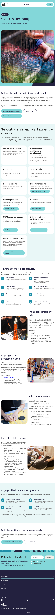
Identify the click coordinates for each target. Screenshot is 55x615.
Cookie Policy (15, 608)
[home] (5, 4)
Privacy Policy (22, 565)
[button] (26, 4)
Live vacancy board (9, 377)
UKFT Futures (5, 362)
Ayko (29, 612)
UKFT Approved (33, 319)
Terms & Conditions (5, 608)
